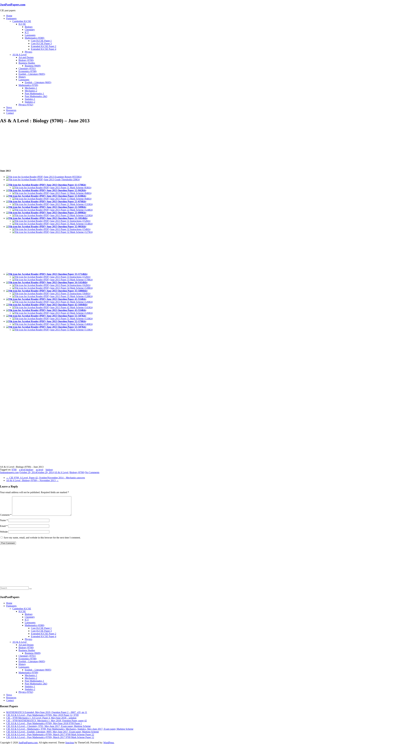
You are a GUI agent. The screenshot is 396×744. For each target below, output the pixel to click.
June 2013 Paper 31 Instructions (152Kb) (70, 221)
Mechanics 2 (31, 90)
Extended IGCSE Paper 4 (43, 49)
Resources (11, 110)
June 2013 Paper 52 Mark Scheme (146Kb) (71, 324)
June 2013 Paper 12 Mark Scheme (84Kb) (70, 193)
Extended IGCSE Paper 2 (43, 46)
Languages (30, 35)
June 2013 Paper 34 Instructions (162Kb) (70, 285)
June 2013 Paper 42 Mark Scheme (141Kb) (71, 307)
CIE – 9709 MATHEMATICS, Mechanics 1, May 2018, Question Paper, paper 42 (46, 720)
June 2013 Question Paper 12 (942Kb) (66, 190)
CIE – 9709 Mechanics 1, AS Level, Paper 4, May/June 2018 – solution (41, 718)
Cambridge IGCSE (21, 21)
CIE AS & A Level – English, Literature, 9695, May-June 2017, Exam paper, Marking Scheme (52, 731)
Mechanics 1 (31, 88)
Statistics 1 (30, 99)
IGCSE (22, 24)
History (22, 77)
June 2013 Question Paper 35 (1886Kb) (66, 290)
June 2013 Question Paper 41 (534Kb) (66, 299)
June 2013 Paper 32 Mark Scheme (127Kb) (71, 232)
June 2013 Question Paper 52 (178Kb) (66, 321)
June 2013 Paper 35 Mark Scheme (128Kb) (71, 296)
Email (4, 526)
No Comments (92, 472)
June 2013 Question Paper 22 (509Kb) (66, 207)
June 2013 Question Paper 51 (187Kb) (66, 315)
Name (4, 520)
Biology (29, 26)
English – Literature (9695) (32, 74)
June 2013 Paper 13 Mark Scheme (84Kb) (70, 198)
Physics (28, 52)
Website (4, 531)
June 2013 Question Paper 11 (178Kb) (66, 184)
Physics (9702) (26, 104)
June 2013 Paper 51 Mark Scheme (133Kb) (71, 318)
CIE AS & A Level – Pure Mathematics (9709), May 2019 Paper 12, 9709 (42, 715)
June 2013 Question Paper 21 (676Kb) (66, 201)
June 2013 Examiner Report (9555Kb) (63, 176)
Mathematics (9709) (28, 85)
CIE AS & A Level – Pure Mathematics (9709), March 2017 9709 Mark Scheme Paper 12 (50, 737)
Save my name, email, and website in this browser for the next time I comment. (42, 537)
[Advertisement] (23, 146)
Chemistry (30, 29)
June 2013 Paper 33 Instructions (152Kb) (70, 277)
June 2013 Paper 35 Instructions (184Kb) (70, 293)
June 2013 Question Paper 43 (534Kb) (66, 310)
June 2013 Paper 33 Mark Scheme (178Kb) (71, 279)
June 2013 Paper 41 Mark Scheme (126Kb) (71, 302)
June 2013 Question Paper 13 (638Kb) (66, 196)
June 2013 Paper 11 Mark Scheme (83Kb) (70, 187)
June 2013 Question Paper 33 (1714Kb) (66, 274)
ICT (27, 32)
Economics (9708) (28, 71)
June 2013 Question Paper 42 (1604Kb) (66, 304)
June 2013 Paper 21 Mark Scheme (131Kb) (71, 204)
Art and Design (26, 57)
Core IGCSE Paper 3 (41, 43)
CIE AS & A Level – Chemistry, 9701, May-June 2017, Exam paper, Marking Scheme (48, 726)
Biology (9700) (26, 60)
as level (39, 469)
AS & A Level (19, 54)
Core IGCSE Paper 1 (41, 40)
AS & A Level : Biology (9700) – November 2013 (32, 480)
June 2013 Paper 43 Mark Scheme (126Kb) (71, 313)
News (9, 107)
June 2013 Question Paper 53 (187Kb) (66, 327)
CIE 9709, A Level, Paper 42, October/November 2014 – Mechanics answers (45, 477)
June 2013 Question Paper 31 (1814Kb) (66, 218)
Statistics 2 (30, 102)
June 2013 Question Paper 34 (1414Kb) (66, 282)
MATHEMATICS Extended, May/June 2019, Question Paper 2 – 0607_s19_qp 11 (46, 712)
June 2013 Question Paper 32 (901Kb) (66, 226)
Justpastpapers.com (9, 472)
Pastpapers (11, 18)
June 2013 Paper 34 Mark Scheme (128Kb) (71, 288)
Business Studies (27, 63)
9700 (14, 469)
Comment (5, 515)
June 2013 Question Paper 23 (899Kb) (66, 212)
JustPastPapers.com (12, 4)
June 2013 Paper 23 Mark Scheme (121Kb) (71, 215)
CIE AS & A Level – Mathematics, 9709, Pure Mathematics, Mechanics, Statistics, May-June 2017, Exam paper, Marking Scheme (69, 729)
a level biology (26, 469)
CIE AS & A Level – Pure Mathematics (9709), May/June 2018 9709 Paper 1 (44, 723)
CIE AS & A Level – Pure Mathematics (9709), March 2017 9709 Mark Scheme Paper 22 (50, 734)
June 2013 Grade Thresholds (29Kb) (62, 179)
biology (49, 469)
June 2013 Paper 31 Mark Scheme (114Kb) (71, 223)
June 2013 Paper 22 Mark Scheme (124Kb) (71, 210)
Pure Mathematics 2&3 (36, 96)
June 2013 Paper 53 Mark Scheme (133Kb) (71, 329)
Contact (10, 113)
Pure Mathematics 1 (34, 93)
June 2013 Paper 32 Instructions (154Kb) (70, 229)
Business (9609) (33, 65)
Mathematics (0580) (34, 38)
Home (9, 15)
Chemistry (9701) (27, 68)
